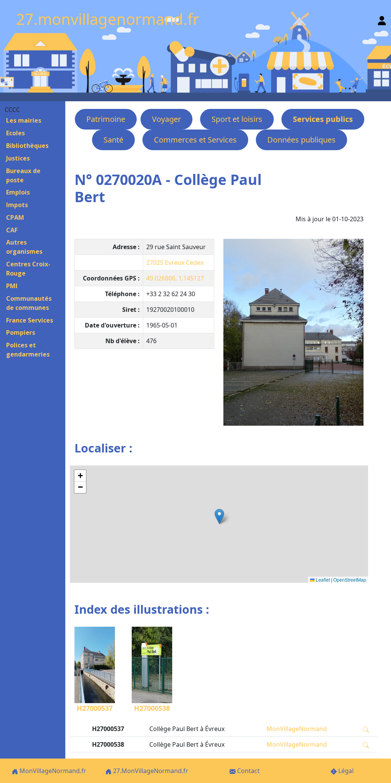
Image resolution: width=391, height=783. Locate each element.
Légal (345, 771)
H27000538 (152, 708)
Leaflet (322, 579)
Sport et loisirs (237, 119)
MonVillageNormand (297, 729)
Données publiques (301, 140)
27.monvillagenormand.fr (107, 18)
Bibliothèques (27, 145)
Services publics (323, 119)
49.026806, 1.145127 (175, 278)
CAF (12, 230)
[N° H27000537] (293, 332)
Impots (17, 205)
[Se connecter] (381, 18)
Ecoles (15, 133)
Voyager (166, 119)
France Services (29, 320)
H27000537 (95, 708)
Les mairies (23, 120)
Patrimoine (105, 119)
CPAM (15, 217)
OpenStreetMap (349, 579)
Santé (113, 140)
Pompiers (20, 332)
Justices (18, 158)
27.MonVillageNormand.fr (149, 771)
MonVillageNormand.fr (52, 771)
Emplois (18, 192)
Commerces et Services (195, 140)
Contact (248, 771)
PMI (12, 286)
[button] (219, 516)
